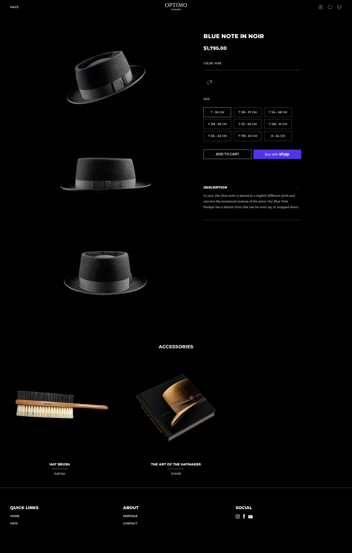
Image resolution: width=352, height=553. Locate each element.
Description (215, 187)
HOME (14, 516)
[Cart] (339, 7)
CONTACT (130, 523)
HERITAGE (130, 516)
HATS (14, 523)
